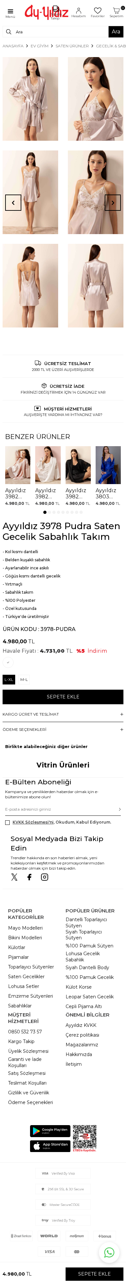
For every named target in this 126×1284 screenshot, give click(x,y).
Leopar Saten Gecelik (90, 997)
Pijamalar (18, 957)
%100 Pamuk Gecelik (90, 977)
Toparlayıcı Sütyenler (31, 967)
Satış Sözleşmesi (27, 1073)
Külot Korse (79, 987)
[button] (45, 512)
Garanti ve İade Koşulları (25, 1062)
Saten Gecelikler (26, 977)
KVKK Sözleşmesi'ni (33, 822)
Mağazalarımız (82, 1045)
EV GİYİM (39, 45)
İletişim (74, 1064)
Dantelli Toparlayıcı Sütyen (86, 923)
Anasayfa (13, 45)
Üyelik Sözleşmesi (28, 1051)
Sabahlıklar (20, 1006)
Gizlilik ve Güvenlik (28, 1093)
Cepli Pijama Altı (84, 1006)
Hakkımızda (79, 1054)
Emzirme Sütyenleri (30, 996)
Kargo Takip (21, 1041)
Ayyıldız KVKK (81, 1025)
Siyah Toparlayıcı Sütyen (84, 935)
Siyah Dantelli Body (87, 967)
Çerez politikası (82, 1035)
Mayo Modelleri (25, 928)
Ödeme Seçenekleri (30, 1102)
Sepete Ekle (63, 697)
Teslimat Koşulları (27, 1083)
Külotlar (16, 947)
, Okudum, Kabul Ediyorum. (62, 822)
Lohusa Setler (23, 986)
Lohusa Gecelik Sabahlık (83, 957)
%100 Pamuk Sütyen (89, 946)
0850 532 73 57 (25, 1032)
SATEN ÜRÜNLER (72, 45)
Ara (116, 32)
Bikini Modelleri (25, 938)
